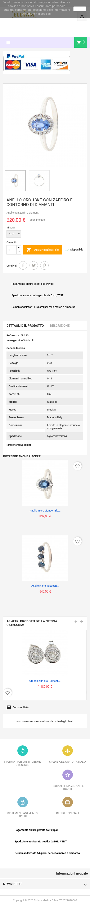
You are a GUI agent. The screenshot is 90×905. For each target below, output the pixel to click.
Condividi (23, 265)
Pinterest (44, 265)
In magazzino (14, 340)
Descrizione (59, 326)
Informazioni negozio (72, 873)
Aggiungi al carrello (42, 249)
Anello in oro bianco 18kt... (45, 510)
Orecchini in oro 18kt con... (44, 680)
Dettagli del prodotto (25, 326)
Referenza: (13, 335)
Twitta (34, 265)
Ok (80, 8)
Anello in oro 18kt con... (45, 585)
